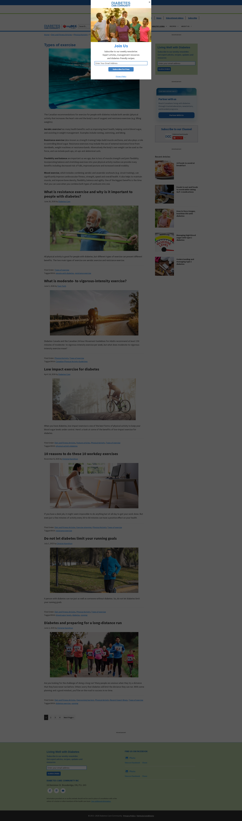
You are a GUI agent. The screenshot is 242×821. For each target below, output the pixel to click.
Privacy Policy (121, 76)
